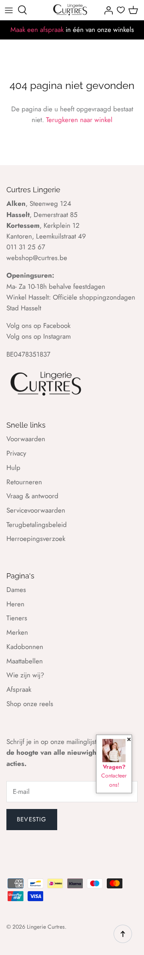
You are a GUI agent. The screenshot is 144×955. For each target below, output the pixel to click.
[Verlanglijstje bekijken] (120, 10)
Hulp (13, 467)
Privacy (16, 453)
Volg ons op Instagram (38, 336)
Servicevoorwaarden (35, 510)
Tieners (16, 618)
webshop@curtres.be (36, 257)
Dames (16, 589)
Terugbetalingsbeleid (36, 524)
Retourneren (24, 482)
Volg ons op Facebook (38, 325)
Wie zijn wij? (25, 675)
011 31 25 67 (25, 247)
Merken (17, 632)
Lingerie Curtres (46, 927)
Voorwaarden (25, 439)
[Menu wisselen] (9, 10)
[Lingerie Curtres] (70, 10)
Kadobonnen (24, 646)
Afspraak (18, 689)
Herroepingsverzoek (35, 538)
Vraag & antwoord (32, 496)
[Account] (106, 10)
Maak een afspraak (37, 29)
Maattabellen (24, 661)
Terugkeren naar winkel (79, 119)
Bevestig (32, 819)
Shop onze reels (29, 703)
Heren (15, 604)
